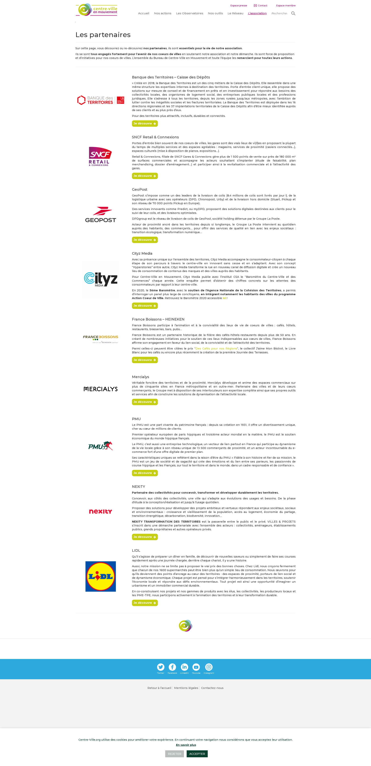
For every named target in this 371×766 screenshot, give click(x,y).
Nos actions (162, 13)
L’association (257, 13)
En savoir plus (186, 745)
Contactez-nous (212, 688)
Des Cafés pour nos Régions (216, 348)
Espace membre (286, 5)
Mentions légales (186, 688)
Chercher (293, 13)
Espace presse (239, 5)
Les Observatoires (189, 13)
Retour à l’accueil (159, 688)
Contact (262, 5)
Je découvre (143, 123)
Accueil (143, 13)
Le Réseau (235, 13)
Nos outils (215, 13)
